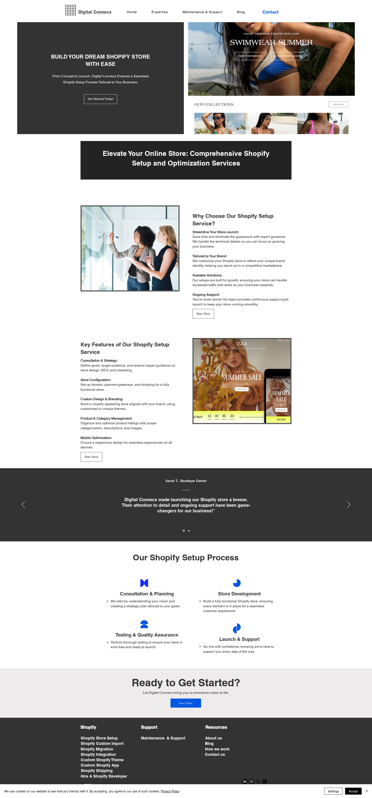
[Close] (366, 791)
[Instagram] (251, 781)
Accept (353, 791)
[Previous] (23, 504)
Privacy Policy (170, 791)
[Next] (348, 504)
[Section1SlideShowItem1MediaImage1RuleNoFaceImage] (183, 530)
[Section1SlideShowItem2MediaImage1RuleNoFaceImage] (188, 531)
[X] (258, 781)
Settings (333, 791)
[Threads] (264, 781)
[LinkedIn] (244, 781)
